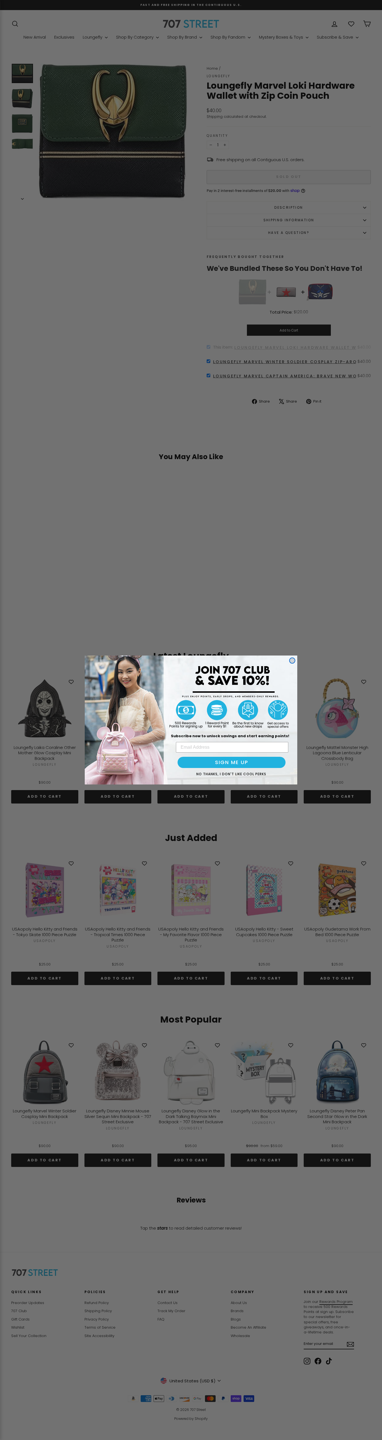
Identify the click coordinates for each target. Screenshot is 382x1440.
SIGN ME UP (231, 762)
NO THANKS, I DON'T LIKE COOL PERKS (231, 774)
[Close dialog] (292, 660)
